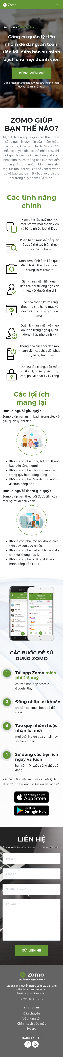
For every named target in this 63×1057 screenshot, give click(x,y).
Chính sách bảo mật (31, 1023)
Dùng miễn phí (31, 73)
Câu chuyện (31, 1013)
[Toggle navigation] (57, 5)
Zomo (11, 4)
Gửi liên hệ (31, 950)
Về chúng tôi (31, 1018)
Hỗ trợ (31, 1028)
